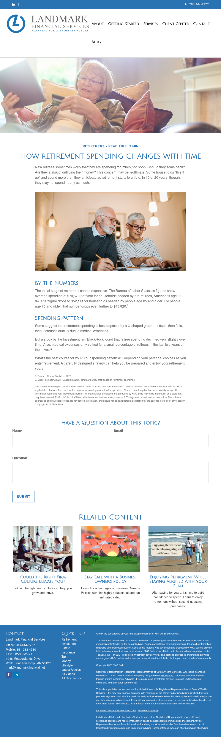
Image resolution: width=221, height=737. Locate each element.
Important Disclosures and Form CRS (116, 710)
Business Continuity (148, 710)
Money (66, 661)
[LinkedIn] (13, 4)
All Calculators (71, 678)
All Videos (68, 674)
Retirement (69, 639)
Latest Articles (71, 669)
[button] (98, 24)
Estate (66, 648)
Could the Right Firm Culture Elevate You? (43, 579)
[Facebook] (19, 4)
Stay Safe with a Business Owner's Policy (110, 579)
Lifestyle (67, 665)
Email (118, 430)
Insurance (68, 652)
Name (17, 430)
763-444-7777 (199, 4)
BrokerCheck (171, 633)
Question (19, 458)
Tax (64, 656)
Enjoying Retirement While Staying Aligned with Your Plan (178, 581)
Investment (69, 643)
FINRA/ (164, 675)
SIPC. (171, 675)
